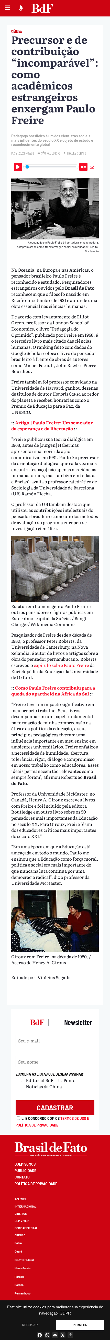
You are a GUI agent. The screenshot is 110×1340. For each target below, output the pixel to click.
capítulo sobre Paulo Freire (61, 665)
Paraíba (19, 1276)
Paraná (19, 1285)
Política (21, 1199)
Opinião (20, 1235)
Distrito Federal (24, 1260)
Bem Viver (22, 1220)
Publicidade (25, 1170)
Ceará (18, 1251)
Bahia (18, 1243)
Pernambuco (22, 1293)
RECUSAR (30, 1325)
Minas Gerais (23, 1268)
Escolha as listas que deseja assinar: (50, 1074)
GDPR (65, 1313)
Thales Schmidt (77, 153)
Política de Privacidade (36, 1184)
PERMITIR (80, 1325)
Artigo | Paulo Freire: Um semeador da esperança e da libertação (52, 425)
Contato (22, 1177)
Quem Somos (25, 1164)
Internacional (25, 1206)
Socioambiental (26, 1228)
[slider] (51, 166)
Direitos (21, 1213)
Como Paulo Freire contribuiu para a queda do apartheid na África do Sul (53, 690)
